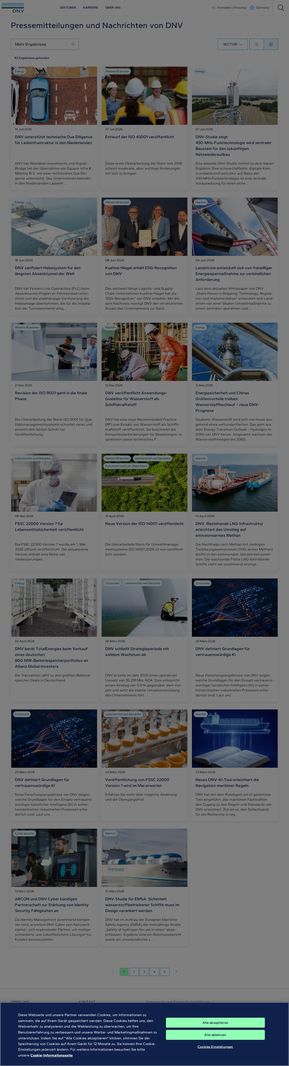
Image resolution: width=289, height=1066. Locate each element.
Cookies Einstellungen (215, 1047)
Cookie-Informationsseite (51, 1055)
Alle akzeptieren (215, 1023)
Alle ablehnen (215, 1035)
